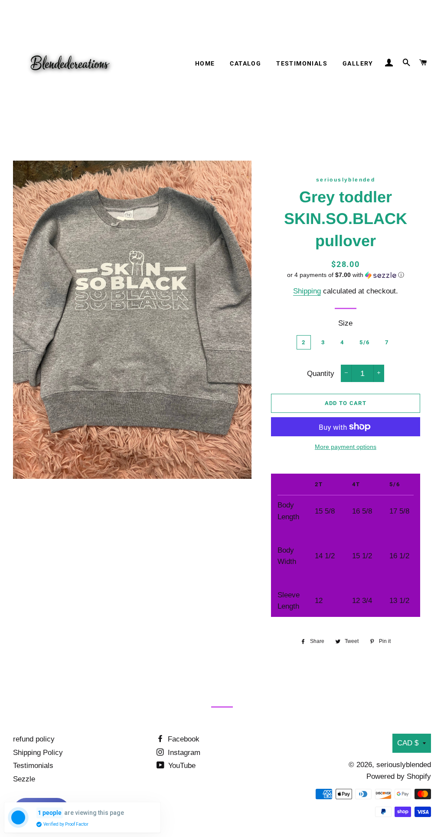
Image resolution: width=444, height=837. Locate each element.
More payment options (345, 446)
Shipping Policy (38, 752)
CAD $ (407, 743)
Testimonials (301, 63)
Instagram (183, 752)
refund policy (34, 739)
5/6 (364, 342)
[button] (345, 275)
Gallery (358, 63)
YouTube (181, 765)
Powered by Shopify (398, 776)
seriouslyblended (403, 765)
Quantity (320, 373)
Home (205, 63)
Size (345, 323)
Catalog (245, 63)
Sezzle (24, 779)
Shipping (307, 291)
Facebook (182, 739)
